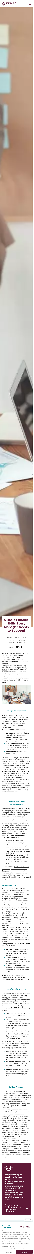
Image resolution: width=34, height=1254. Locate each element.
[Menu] (30, 4)
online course (16, 678)
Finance (22, 640)
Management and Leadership (16, 642)
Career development (13, 640)
